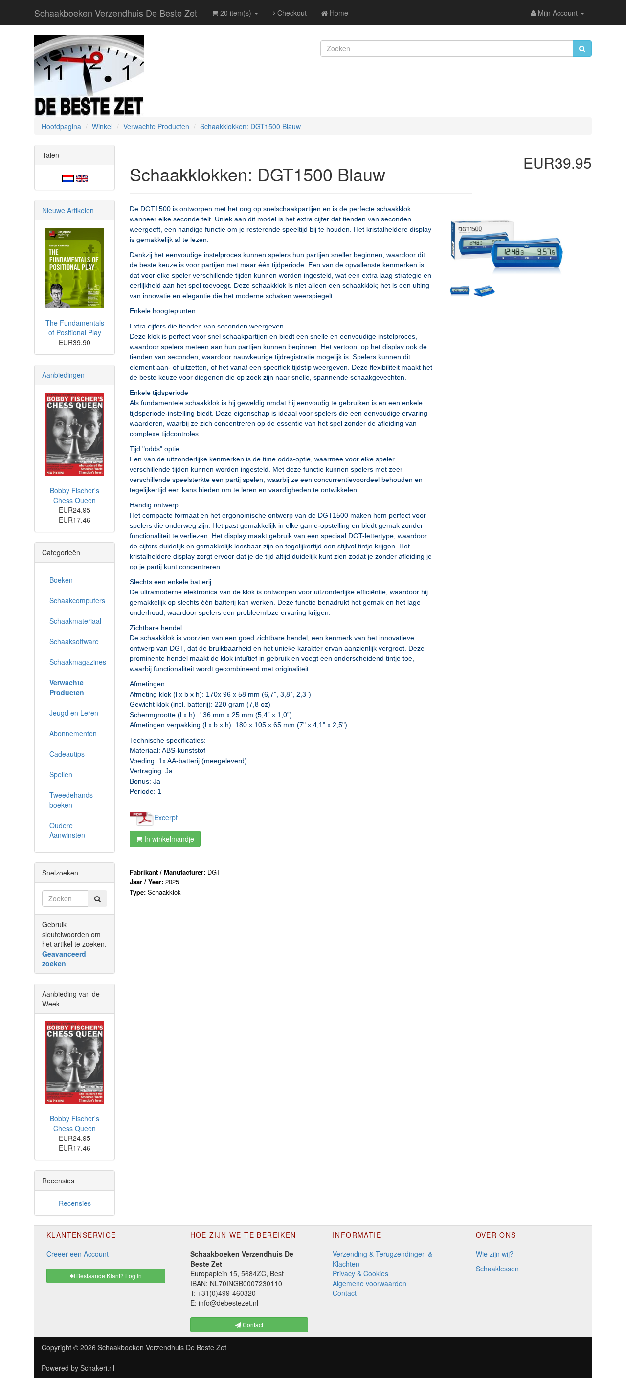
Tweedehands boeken (71, 799)
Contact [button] (252, 1324)
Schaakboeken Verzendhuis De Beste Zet (115, 12)
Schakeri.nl (97, 1368)
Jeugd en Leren (73, 713)
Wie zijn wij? (495, 1254)
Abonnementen (73, 733)
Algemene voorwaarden (369, 1283)
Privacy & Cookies (360, 1273)
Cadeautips (67, 754)
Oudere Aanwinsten (67, 830)
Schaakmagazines (77, 662)
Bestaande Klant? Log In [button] (108, 1275)
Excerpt (166, 817)
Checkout (291, 13)
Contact (345, 1293)
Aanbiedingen (63, 375)
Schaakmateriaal (75, 621)
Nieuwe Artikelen (68, 210)
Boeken (61, 580)
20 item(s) (235, 13)
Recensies (75, 1203)
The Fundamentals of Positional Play (74, 327)
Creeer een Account (77, 1254)
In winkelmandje (168, 839)
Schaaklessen (497, 1268)
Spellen (60, 774)
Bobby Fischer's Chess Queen (74, 495)
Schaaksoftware (74, 641)
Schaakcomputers (77, 600)
